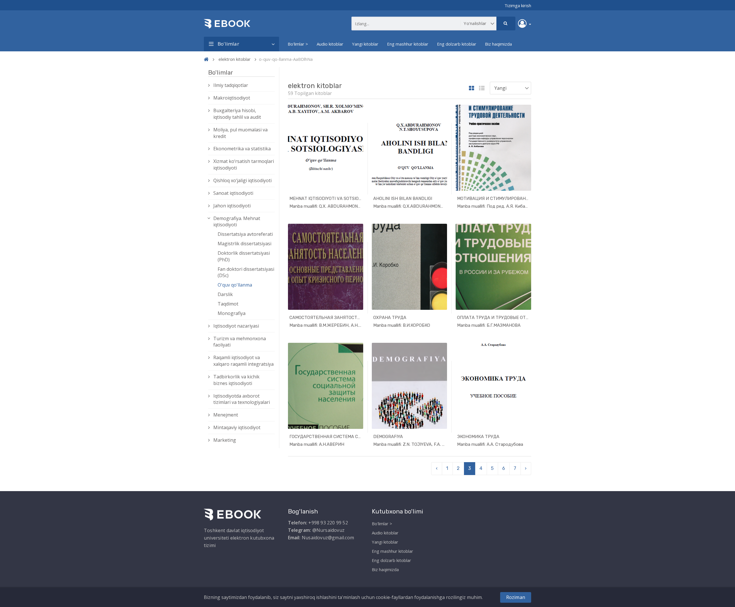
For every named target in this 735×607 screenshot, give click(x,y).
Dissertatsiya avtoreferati (245, 234)
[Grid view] (472, 88)
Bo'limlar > (298, 44)
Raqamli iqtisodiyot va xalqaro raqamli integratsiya (243, 360)
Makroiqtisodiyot (231, 98)
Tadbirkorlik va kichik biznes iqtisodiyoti (236, 379)
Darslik (225, 294)
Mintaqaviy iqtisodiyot (236, 427)
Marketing (224, 440)
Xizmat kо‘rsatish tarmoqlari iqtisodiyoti (243, 164)
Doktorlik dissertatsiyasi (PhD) (244, 256)
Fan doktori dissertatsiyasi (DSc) (246, 272)
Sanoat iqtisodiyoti (233, 193)
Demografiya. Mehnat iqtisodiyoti (236, 221)
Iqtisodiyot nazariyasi (236, 326)
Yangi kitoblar (365, 44)
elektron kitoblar (234, 59)
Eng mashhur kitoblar (407, 44)
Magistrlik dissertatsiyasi (244, 243)
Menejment (225, 415)
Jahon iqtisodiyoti (232, 206)
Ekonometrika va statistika (242, 148)
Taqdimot (228, 304)
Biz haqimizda (498, 44)
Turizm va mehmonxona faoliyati (239, 341)
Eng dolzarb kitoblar (456, 44)
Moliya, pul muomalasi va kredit (240, 133)
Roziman (515, 597)
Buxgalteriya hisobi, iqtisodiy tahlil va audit (237, 113)
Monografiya (231, 313)
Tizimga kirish (517, 5)
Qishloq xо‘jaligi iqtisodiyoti (242, 180)
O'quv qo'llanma (235, 285)
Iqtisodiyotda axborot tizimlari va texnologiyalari (241, 399)
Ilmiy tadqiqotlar (230, 85)
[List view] (482, 88)
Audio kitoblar (330, 44)
